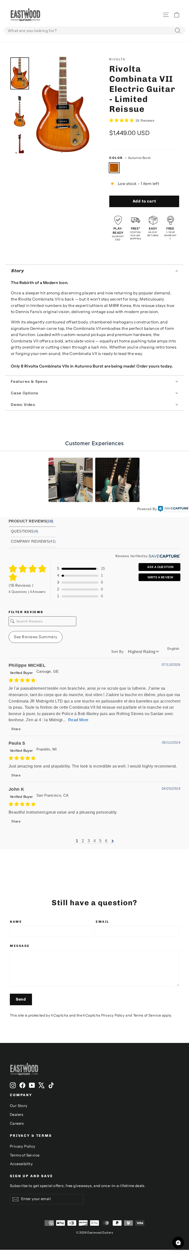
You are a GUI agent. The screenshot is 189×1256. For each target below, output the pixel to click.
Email (102, 921)
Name (16, 921)
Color (130, 158)
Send (21, 999)
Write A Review (160, 577)
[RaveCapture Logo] (173, 509)
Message (20, 946)
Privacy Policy (113, 1015)
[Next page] (112, 841)
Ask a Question (160, 567)
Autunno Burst (114, 168)
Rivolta (117, 59)
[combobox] (94, 30)
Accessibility (21, 1164)
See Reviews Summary (35, 636)
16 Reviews (144, 120)
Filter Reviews (26, 612)
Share (15, 729)
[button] (94, 271)
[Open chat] (178, 1243)
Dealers (16, 1114)
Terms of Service (147, 1015)
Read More (78, 720)
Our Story (19, 1106)
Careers (17, 1123)
